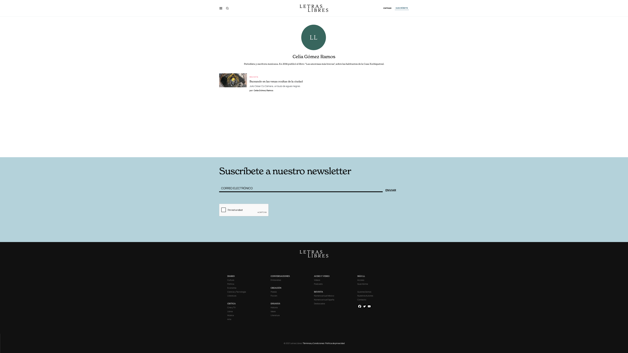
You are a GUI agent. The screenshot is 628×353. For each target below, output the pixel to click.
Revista (254, 77)
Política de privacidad (335, 343)
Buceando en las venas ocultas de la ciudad (276, 81)
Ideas (273, 311)
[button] (221, 8)
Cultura (230, 280)
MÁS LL (361, 276)
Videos (317, 280)
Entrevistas (276, 280)
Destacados (319, 303)
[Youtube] (369, 306)
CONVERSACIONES (280, 276)
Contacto (361, 299)
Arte (229, 319)
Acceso (360, 280)
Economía (231, 287)
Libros (230, 311)
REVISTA (318, 292)
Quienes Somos (364, 291)
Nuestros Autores (365, 295)
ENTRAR (388, 8)
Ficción (274, 295)
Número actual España (324, 299)
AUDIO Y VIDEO (322, 276)
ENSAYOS (275, 303)
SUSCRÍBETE (402, 8)
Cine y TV (231, 307)
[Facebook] (360, 306)
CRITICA (231, 303)
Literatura (231, 295)
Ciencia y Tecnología (236, 291)
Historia (274, 307)
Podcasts (318, 284)
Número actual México (324, 295)
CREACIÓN (276, 288)
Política (230, 284)
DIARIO (231, 276)
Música (230, 315)
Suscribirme (362, 284)
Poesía (274, 291)
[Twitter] (364, 306)
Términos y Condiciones (313, 343)
